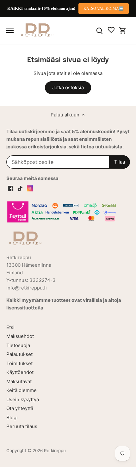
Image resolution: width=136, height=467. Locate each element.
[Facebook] (10, 187)
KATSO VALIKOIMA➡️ (103, 8)
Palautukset (19, 354)
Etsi (10, 327)
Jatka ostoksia (68, 87)
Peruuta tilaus (21, 426)
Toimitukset (19, 363)
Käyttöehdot (20, 372)
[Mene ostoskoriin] (123, 30)
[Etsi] (100, 30)
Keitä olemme (21, 390)
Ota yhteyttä (19, 408)
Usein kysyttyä (22, 399)
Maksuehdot (20, 336)
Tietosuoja (18, 345)
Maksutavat (19, 381)
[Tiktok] (20, 187)
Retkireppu (55, 450)
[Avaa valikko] (10, 30)
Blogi (12, 417)
